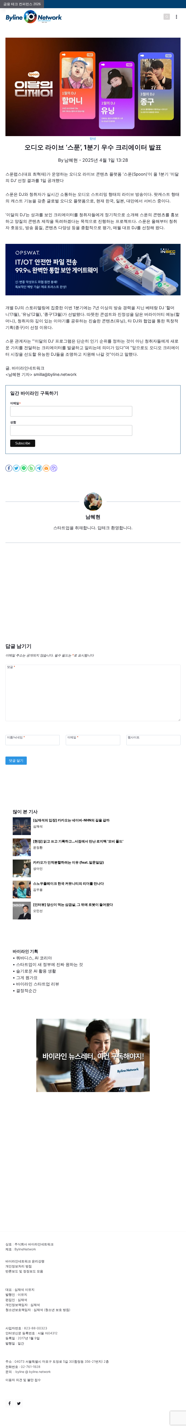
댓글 (11, 667)
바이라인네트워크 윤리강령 (24, 1261)
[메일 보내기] (46, 468)
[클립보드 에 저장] (54, 468)
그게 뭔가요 (27, 977)
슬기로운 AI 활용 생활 (36, 971)
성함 (13, 422)
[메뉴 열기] (176, 16)
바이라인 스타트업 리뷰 (37, 984)
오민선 (38, 911)
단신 (93, 138)
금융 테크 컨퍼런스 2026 (22, 4)
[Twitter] (19, 1403)
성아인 (38, 868)
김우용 (38, 890)
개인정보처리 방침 (18, 1266)
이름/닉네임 (16, 737)
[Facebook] (9, 1403)
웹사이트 (134, 737)
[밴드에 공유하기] (31, 468)
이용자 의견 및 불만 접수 (23, 1380)
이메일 (15, 403)
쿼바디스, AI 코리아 (34, 957)
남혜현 (71, 160)
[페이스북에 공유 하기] (9, 468)
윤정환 (38, 847)
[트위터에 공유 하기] (16, 468)
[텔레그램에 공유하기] (39, 468)
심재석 (38, 826)
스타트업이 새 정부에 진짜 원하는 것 (49, 964)
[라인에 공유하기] (24, 468)
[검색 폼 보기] (167, 17)
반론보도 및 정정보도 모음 (24, 1271)
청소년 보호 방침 (57, 1310)
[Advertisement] (93, 600)
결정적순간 (26, 990)
